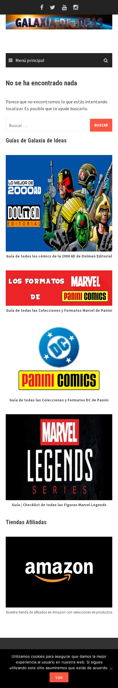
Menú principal (29, 60)
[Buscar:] (59, 125)
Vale (59, 677)
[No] (111, 668)
